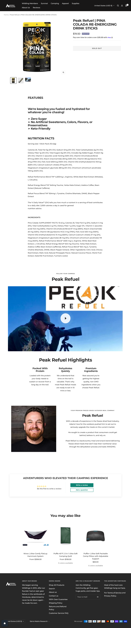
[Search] (118, 5)
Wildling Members (30, 3)
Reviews (36, 8)
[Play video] (65, 318)
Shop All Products (56, 585)
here (123, 588)
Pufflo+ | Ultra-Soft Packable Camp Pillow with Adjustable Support (95, 556)
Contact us (53, 596)
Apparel (65, 3)
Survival (44, 3)
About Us (26, 8)
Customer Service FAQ (58, 613)
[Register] (97, 597)
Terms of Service (114, 593)
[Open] (4, 623)
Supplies (75, 3)
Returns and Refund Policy (57, 608)
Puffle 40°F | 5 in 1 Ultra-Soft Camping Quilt (65, 555)
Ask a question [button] (82, 490)
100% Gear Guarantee (58, 599)
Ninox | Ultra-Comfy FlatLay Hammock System (35, 555)
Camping (55, 3)
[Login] (122, 5)
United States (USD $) (103, 6)
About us (53, 592)
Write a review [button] (82, 485)
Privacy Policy (110, 596)
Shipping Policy (55, 603)
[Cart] (126, 6)
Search (52, 589)
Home (6, 15)
